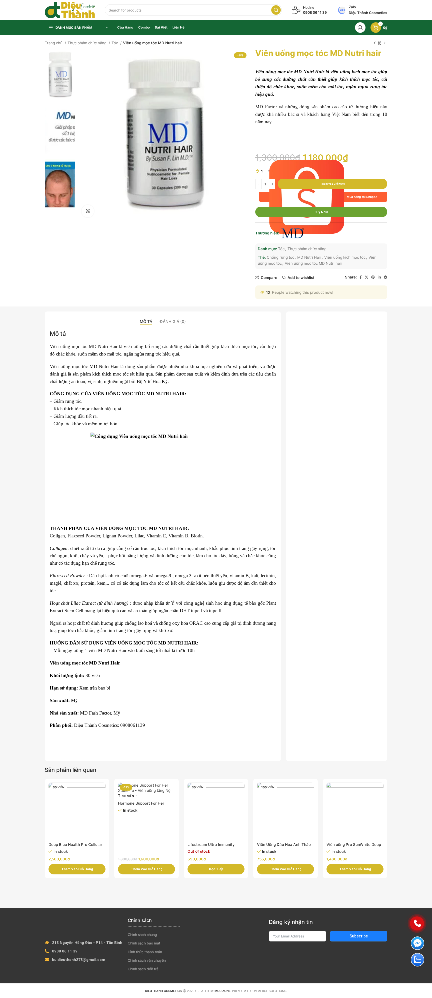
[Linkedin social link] (379, 277)
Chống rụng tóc (280, 257)
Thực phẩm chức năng (88, 43)
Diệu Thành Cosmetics (96, 725)
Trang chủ (54, 43)
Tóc (115, 43)
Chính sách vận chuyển (147, 960)
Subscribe (359, 936)
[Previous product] (374, 43)
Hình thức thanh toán (145, 952)
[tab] (146, 321)
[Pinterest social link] (373, 277)
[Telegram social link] (385, 277)
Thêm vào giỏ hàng (332, 183)
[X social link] (366, 277)
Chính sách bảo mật (144, 943)
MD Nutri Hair (309, 257)
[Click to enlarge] (88, 211)
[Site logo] (70, 9)
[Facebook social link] (360, 277)
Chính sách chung (142, 934)
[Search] (276, 10)
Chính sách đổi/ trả (143, 969)
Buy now (321, 212)
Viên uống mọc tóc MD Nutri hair (313, 263)
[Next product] (384, 43)
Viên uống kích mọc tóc (345, 257)
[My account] (360, 28)
